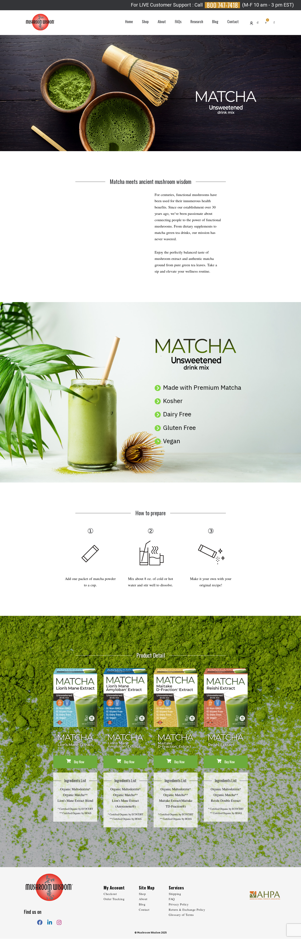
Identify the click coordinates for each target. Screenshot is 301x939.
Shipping (175, 894)
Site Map (146, 888)
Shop (142, 894)
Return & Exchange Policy (187, 909)
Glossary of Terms (181, 915)
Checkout (110, 894)
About (143, 899)
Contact (144, 909)
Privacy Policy (179, 904)
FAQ (172, 899)
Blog (142, 904)
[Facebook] (40, 922)
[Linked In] (49, 922)
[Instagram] (59, 922)
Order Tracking (114, 899)
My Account (114, 888)
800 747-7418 (222, 5)
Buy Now (78, 761)
